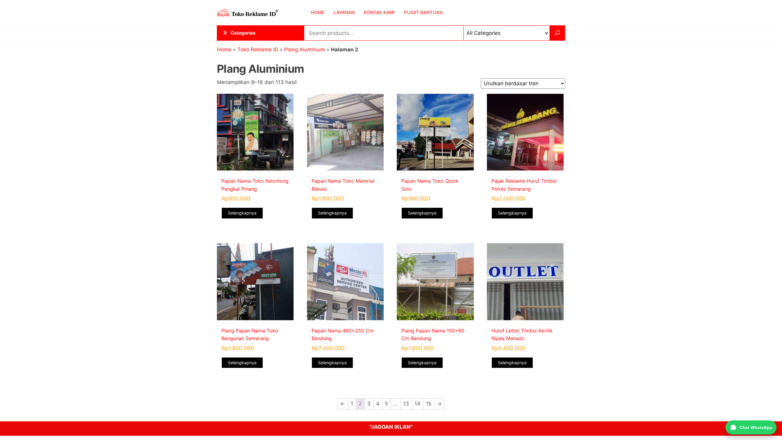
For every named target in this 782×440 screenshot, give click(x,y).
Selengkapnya (242, 212)
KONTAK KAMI (379, 12)
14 (417, 404)
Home (224, 49)
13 (406, 404)
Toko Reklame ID (257, 49)
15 (428, 404)
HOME (317, 12)
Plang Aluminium (304, 49)
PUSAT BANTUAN (423, 12)
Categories (243, 33)
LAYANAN (344, 12)
